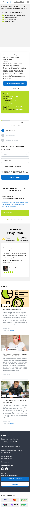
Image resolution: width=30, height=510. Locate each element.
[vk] (2, 468)
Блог (5, 349)
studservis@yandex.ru (10, 446)
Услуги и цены (6, 304)
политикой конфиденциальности (20, 172)
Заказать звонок (15, 478)
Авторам (15, 484)
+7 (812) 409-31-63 (9, 442)
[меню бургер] (28, 2)
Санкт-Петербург (13, 439)
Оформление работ (13, 349)
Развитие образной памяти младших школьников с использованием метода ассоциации (15, 204)
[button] (7, 219)
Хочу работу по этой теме (15, 83)
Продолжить (15, 177)
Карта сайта (5, 462)
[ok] (6, 468)
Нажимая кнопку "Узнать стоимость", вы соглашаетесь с (16, 172)
